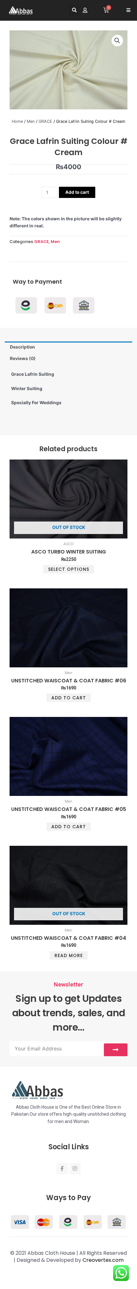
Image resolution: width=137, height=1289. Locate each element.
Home (17, 121)
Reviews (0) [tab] (23, 358)
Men (31, 121)
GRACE (45, 121)
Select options (68, 569)
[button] (74, 10)
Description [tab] (22, 347)
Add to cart (77, 192)
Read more (68, 955)
